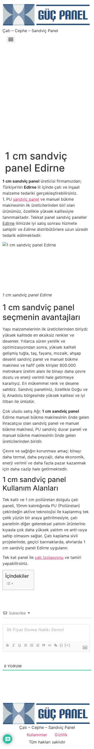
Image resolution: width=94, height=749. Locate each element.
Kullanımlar (37, 734)
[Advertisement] (47, 94)
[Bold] (7, 645)
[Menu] (10, 39)
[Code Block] (49, 645)
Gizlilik (61, 734)
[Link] (55, 645)
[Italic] (13, 645)
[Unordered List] (37, 645)
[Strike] (25, 645)
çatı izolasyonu (49, 557)
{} (61, 645)
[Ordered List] (31, 645)
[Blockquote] (43, 645)
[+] (67, 645)
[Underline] (19, 645)
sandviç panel (26, 199)
